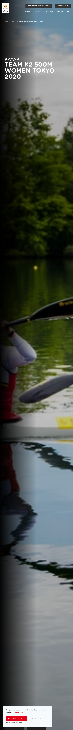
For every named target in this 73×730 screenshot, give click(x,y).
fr (16, 6)
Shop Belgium (63, 6)
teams (14, 21)
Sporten (49, 11)
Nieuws (28, 11)
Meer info (19, 712)
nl (13, 6)
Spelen (60, 11)
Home (6, 21)
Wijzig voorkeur (36, 718)
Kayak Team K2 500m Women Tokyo (31, 21)
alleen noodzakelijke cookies (14, 722)
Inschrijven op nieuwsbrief (39, 6)
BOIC (69, 11)
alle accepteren (16, 718)
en (18, 6)
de (21, 6)
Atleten (38, 11)
